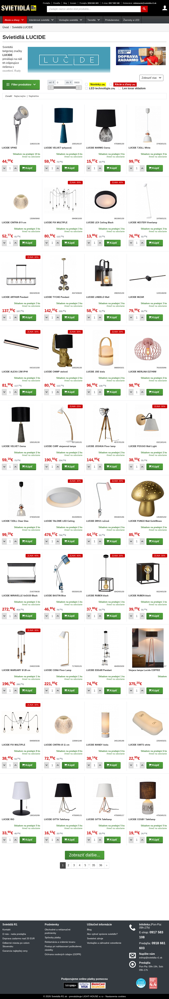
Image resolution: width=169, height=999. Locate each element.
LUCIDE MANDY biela (97, 745)
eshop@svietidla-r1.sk (150, 957)
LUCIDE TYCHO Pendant (56, 297)
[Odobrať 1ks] (4, 168)
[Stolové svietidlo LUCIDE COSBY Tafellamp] (148, 797)
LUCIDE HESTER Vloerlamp (143, 222)
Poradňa (56, 3)
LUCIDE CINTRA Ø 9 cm (14, 222)
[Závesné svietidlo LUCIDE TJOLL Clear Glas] (21, 499)
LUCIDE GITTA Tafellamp (56, 819)
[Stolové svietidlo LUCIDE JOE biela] (106, 349)
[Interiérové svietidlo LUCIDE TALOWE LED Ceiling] (63, 499)
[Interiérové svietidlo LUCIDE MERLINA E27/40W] (148, 349)
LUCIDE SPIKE (9, 148)
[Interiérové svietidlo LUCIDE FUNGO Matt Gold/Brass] (148, 499)
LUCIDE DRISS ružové (97, 521)
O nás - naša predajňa (14, 934)
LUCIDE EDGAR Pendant (99, 670)
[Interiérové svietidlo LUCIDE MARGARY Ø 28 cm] (21, 648)
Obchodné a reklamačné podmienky (57, 931)
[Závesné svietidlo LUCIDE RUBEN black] (106, 573)
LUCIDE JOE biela (95, 371)
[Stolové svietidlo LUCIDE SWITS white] (148, 723)
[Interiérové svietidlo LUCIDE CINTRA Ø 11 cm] (63, 723)
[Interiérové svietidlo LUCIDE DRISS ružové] (106, 499)
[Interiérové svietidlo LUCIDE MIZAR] (148, 275)
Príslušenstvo (112, 20)
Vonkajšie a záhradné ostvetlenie (104, 943)
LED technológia (102, 88)
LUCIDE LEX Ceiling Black (99, 222)
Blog (65, 3)
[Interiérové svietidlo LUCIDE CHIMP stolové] (63, 349)
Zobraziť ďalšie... (84, 855)
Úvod (5, 27)
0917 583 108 (110, 3)
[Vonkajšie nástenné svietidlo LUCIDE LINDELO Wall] (106, 275)
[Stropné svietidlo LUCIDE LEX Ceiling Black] (106, 200)
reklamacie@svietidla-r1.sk (139, 3)
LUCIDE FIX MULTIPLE (56, 222)
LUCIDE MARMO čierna (98, 148)
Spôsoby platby (53, 937)
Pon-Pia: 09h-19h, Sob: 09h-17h (151, 968)
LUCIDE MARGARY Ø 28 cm (16, 670)
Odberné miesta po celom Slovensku (16, 945)
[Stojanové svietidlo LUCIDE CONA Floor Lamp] (63, 648)
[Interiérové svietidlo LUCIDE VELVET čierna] (21, 424)
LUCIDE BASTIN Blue (55, 595)
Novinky (97, 84)
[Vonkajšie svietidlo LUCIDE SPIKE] (21, 126)
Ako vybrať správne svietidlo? (102, 934)
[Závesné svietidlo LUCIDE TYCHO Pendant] (63, 275)
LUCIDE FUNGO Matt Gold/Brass (145, 521)
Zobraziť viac (150, 77)
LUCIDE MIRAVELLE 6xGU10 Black (19, 595)
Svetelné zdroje (95, 938)
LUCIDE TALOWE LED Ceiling (59, 521)
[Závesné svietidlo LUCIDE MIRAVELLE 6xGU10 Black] (21, 573)
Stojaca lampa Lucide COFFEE (144, 670)
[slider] (51, 87)
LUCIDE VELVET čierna (14, 446)
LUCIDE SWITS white (139, 745)
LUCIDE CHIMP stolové (56, 371)
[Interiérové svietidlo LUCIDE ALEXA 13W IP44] (21, 349)
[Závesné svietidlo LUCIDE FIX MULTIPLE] (63, 200)
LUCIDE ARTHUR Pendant (15, 297)
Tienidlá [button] (91, 20)
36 (100, 865)
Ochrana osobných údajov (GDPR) (63, 954)
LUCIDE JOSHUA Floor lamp (101, 446)
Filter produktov (21, 84)
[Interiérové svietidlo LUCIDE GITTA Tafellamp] (63, 797)
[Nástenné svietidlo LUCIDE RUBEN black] (148, 573)
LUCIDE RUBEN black (97, 595)
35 (93, 865)
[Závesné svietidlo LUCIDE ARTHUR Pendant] (21, 275)
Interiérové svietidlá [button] (39, 20)
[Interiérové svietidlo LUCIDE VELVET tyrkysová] (63, 126)
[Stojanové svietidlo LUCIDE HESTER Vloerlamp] (148, 200)
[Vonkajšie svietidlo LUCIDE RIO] (21, 797)
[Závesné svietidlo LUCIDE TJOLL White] (148, 126)
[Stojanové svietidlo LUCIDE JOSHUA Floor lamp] (106, 424)
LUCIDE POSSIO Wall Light (143, 446)
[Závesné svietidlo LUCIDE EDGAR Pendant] (106, 648)
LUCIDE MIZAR (136, 297)
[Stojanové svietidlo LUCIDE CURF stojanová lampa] (63, 424)
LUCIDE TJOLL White (139, 148)
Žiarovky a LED (131, 20)
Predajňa (46, 3)
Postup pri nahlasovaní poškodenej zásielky (63, 948)
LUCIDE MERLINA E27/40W (142, 371)
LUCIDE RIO (8, 819)
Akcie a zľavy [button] (12, 20)
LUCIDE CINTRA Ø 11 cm (56, 745)
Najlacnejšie (20, 96)
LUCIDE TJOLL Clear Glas (15, 521)
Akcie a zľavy (125, 84)
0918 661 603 (89, 3)
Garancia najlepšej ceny (15, 950)
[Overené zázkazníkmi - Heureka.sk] (141, 983)
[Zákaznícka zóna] (165, 8)
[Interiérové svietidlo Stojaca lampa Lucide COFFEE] (148, 648)
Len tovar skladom (134, 88)
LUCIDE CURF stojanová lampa (60, 446)
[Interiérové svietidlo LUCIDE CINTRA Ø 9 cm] (21, 200)
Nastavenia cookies (115, 996)
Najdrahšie (34, 96)
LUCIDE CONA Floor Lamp (57, 670)
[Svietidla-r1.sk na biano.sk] (153, 983)
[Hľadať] (144, 9)
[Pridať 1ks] (15, 168)
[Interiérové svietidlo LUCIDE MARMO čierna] (106, 126)
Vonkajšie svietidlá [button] (69, 20)
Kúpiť (29, 168)
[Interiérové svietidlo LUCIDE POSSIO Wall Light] (148, 424)
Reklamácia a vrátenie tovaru (60, 942)
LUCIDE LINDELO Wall (97, 297)
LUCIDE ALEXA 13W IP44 (15, 371)
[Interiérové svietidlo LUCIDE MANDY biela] (106, 723)
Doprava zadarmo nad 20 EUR (18, 938)
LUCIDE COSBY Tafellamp (142, 819)
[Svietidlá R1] (19, 7)
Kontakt (73, 3)
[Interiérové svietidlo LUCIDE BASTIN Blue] (63, 573)
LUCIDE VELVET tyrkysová (57, 148)
